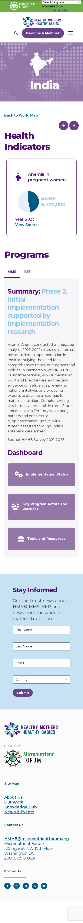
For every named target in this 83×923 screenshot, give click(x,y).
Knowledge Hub (20, 807)
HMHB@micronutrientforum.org (36, 838)
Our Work (13, 802)
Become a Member (43, 33)
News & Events (19, 812)
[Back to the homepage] (31, 735)
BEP (27, 272)
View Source (27, 224)
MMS (12, 272)
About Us (13, 797)
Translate (59, 10)
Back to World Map (21, 115)
